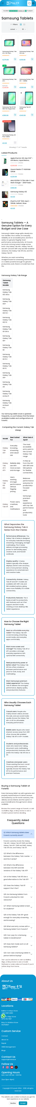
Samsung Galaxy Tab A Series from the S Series (16, 528)
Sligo (11, 811)
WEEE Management (9, 1047)
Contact (5, 1036)
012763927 (5, 1025)
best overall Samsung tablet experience (17, 765)
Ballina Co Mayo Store (10, 1011)
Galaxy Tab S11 (5, 505)
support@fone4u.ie (9, 1059)
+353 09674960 (7, 1013)
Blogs (4, 1050)
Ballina (6, 811)
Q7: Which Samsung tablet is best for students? (17, 907)
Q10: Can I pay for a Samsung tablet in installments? (15, 936)
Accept (23, 1103)
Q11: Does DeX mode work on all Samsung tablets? (16, 945)
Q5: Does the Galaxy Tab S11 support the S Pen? (14, 886)
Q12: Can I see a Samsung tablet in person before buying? (17, 954)
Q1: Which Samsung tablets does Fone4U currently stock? (16, 833)
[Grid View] (21, 24)
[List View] (24, 24)
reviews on (21, 11)
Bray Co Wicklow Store (10, 1022)
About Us (5, 1040)
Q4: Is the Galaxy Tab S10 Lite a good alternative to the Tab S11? (16, 878)
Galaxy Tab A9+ (5, 450)
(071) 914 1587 (7, 1019)
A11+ (4, 470)
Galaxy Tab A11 (5, 465)
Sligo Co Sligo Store (9, 1017)
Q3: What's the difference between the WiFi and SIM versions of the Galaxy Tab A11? (16, 868)
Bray (17, 811)
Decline (13, 1103)
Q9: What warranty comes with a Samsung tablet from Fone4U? (16, 927)
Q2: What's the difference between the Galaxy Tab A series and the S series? (17, 856)
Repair (4, 1043)
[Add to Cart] (15, 59)
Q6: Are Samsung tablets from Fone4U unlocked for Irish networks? (15, 897)
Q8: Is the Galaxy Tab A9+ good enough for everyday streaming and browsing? (16, 917)
